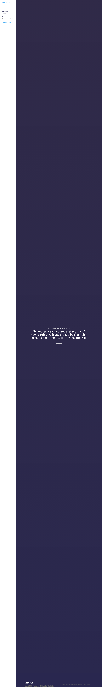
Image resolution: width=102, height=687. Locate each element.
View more (59, 344)
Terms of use (10, 22)
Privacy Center (9, 19)
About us (3, 9)
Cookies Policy (4, 21)
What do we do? (5, 11)
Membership (4, 13)
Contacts (3, 16)
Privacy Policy (4, 22)
